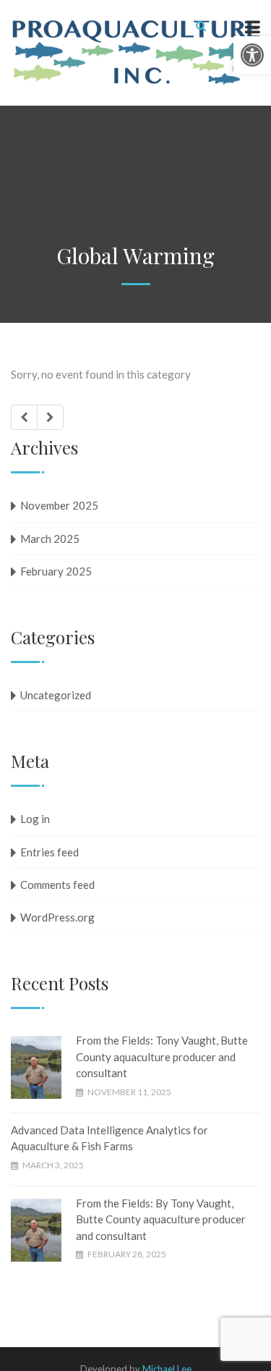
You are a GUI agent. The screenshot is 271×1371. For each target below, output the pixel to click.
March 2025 (49, 538)
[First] (24, 417)
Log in (35, 818)
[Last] (50, 417)
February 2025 (56, 571)
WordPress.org (57, 917)
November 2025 (59, 505)
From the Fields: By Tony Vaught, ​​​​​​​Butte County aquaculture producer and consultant (161, 1219)
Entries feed (49, 852)
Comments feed (57, 884)
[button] (252, 55)
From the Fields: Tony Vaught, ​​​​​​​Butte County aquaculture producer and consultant (162, 1056)
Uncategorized (55, 694)
